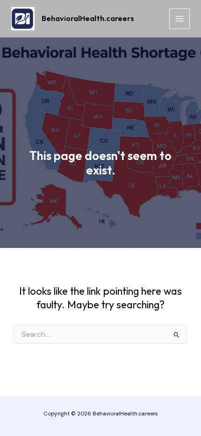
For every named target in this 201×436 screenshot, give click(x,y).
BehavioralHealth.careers (88, 18)
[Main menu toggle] (179, 18)
